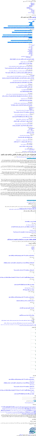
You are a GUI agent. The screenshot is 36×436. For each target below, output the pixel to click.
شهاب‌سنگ (19, 410)
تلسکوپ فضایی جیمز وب (21, 407)
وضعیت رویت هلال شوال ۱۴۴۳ (28, 289)
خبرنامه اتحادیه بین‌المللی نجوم (29, 148)
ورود (33, 13)
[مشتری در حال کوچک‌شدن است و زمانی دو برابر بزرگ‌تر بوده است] (21, 40)
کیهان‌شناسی (30, 53)
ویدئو (31, 55)
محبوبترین (32, 247)
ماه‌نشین (27, 324)
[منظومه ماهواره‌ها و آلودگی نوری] (26, 89)
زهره (15, 324)
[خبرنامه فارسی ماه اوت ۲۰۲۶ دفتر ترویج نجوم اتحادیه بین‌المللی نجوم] (31, 295)
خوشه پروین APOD (30, 132)
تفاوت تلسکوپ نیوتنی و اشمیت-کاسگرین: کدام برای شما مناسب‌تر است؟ (18, 68)
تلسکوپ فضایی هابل (13, 407)
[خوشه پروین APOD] (30, 130)
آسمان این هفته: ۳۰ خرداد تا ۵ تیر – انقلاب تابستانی (23, 121)
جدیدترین (32, 246)
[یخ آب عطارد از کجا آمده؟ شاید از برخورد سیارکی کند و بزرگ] (33, 368)
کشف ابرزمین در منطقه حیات (30, 221)
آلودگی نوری (32, 75)
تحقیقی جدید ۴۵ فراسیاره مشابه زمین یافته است (27, 208)
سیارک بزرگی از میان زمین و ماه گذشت (26, 315)
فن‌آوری (31, 24)
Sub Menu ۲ (28, 7)
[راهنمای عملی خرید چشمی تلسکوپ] (26, 61)
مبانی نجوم (30, 45)
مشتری (30, 324)
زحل (14, 324)
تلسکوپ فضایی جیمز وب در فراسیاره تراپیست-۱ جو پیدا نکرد (21, 239)
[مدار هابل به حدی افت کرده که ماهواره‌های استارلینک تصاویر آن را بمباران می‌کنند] (19, 94)
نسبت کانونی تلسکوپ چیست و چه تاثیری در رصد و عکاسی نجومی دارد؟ (18, 72)
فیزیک (31, 23)
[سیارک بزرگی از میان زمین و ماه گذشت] (31, 313)
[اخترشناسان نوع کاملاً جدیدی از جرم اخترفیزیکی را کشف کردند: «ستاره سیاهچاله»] (33, 335)
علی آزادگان (34, 156)
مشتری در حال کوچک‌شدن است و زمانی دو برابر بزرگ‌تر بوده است (20, 42)
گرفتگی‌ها (30, 109)
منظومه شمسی (29, 51)
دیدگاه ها (32, 248)
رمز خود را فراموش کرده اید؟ (29, 402)
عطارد (17, 410)
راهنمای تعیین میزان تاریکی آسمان (26, 100)
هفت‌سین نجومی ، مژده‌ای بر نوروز (25, 146)
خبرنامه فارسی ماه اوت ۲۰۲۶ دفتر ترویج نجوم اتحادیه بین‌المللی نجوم (21, 255)
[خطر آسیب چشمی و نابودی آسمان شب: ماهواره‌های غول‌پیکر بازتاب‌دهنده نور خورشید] (20, 76)
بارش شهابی (21, 325)
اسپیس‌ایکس (25, 406)
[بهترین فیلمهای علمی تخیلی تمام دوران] (26, 135)
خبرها (33, 21)
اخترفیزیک (30, 52)
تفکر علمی (16, 406)
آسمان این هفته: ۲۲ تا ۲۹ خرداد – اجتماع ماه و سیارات (22, 125)
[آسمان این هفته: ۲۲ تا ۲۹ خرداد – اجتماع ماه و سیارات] (23, 123)
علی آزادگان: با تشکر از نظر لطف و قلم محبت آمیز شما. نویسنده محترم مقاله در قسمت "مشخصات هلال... (17, 320)
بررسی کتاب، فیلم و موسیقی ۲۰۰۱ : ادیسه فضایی (23, 141)
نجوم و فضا (30, 22)
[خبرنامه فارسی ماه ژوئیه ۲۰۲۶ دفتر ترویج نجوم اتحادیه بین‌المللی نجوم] (33, 353)
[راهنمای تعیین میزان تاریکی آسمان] (26, 98)
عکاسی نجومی (30, 49)
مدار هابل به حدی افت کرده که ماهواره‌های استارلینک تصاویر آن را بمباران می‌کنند (17, 95)
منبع (35, 198)
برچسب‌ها (32, 9)
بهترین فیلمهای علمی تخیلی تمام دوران (25, 137)
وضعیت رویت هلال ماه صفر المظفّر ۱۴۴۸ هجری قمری (22, 116)
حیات (3, 324)
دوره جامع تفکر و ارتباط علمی (25, 56)
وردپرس (29, 434)
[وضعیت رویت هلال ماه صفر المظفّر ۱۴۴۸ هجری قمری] (23, 114)
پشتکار (32, 324)
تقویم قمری (25, 325)
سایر (31, 54)
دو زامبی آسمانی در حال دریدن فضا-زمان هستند (25, 300)
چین (33, 324)
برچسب (33, 249)
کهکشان (35, 324)
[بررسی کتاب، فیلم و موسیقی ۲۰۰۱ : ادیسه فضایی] (24, 139)
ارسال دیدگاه (19, 156)
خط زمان (32, 10)
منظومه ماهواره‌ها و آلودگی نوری (26, 91)
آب (19, 325)
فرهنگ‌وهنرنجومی (31, 128)
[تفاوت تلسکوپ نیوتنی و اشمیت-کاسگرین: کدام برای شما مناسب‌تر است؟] (20, 66)
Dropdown (32, 4)
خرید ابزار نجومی (31, 149)
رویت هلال (30, 108)
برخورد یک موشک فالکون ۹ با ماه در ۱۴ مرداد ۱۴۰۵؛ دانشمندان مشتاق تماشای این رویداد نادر (17, 277)
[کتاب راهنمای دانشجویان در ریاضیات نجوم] (29, 151)
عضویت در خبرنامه (31, 12)
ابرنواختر (28, 406)
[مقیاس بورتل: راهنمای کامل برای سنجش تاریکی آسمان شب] (22, 80)
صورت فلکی (30, 47)
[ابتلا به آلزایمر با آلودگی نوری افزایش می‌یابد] (25, 85)
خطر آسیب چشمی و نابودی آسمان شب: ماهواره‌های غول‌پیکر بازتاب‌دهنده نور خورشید (18, 77)
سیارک (17, 324)
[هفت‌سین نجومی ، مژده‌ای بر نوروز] (26, 144)
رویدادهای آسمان (31, 107)
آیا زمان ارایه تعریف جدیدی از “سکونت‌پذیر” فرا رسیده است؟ (24, 231)
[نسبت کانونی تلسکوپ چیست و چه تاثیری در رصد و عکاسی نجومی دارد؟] (20, 70)
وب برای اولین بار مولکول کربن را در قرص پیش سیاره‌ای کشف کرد (23, 226)
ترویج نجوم (30, 50)
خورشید (5, 324)
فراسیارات (24, 324)
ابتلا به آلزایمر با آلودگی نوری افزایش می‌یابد (24, 86)
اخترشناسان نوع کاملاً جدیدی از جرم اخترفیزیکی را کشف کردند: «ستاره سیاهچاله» (19, 27)
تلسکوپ (28, 325)
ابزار (31, 48)
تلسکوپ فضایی (30, 325)
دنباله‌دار (7, 324)
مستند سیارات (28, 57)
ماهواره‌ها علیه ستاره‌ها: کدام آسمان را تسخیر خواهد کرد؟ (21, 104)
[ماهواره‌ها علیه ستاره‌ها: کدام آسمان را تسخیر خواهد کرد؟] (23, 103)
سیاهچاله (19, 324)
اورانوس (34, 17)
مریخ (29, 324)
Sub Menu (30, 5)
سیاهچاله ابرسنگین (23, 410)
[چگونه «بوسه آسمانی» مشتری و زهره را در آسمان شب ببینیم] (33, 364)
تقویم (23, 325)
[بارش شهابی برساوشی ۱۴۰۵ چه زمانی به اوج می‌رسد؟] (23, 30)
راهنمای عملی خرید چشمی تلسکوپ (25, 63)
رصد (31, 46)
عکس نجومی (30, 129)
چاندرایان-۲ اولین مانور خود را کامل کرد (27, 307)
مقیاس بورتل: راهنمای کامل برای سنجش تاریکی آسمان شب (21, 82)
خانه (33, 20)
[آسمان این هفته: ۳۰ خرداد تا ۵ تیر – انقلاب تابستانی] (24, 119)
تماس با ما (32, 11)
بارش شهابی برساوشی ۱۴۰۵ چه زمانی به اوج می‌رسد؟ (22, 32)
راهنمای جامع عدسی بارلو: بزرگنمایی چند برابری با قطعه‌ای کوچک (22, 59)
